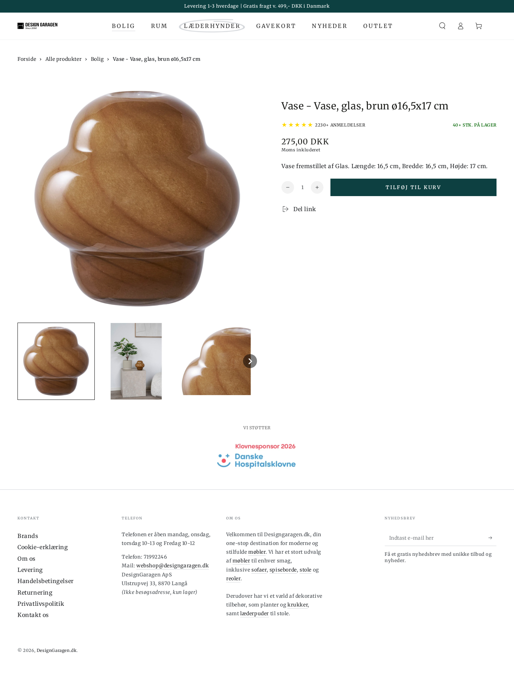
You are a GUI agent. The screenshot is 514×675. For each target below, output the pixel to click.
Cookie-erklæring (42, 547)
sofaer (259, 570)
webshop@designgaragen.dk (172, 565)
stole (306, 570)
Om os (26, 558)
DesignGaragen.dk (57, 650)
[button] (442, 26)
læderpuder (254, 613)
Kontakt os (33, 614)
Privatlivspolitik (40, 603)
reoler (233, 578)
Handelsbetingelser (45, 580)
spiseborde (283, 570)
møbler (257, 552)
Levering (30, 569)
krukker (297, 605)
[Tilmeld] (492, 538)
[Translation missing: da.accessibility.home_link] (37, 26)
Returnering (35, 592)
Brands (27, 535)
